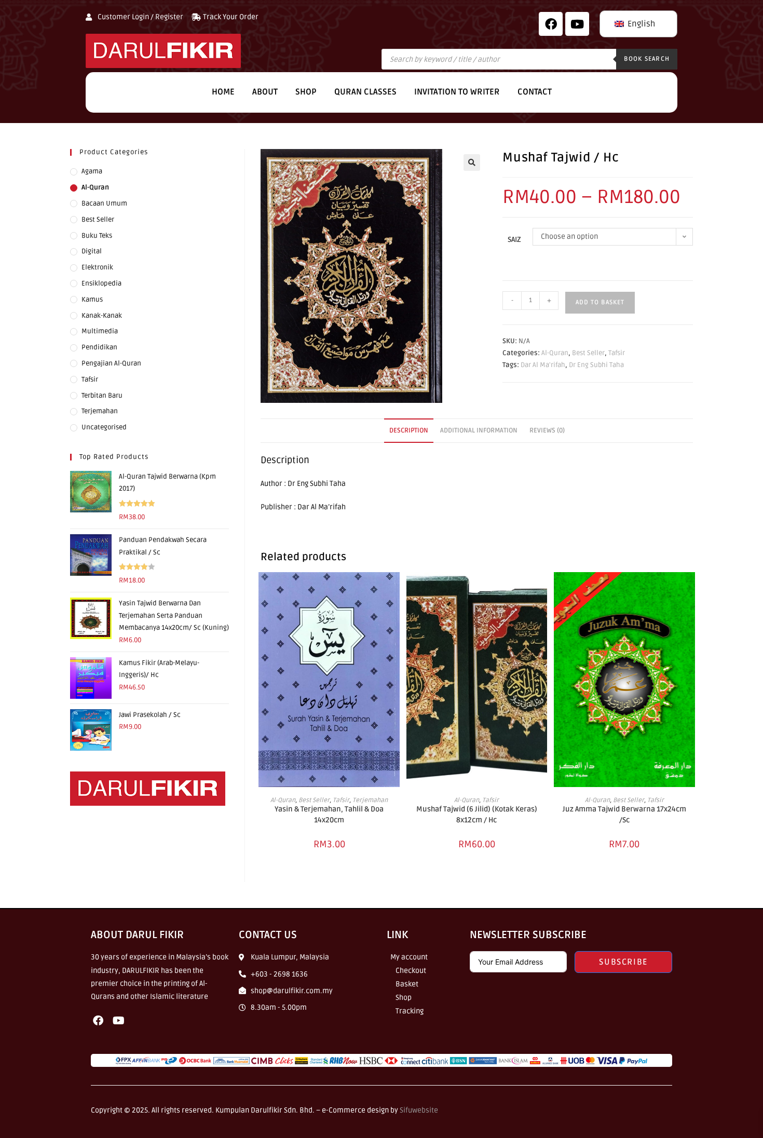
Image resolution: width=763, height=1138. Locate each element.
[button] (472, 162)
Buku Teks (96, 236)
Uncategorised (104, 427)
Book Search (647, 59)
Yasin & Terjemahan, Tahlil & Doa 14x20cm (329, 814)
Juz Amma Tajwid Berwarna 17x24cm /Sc (624, 814)
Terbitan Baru (101, 395)
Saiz (514, 239)
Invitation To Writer (457, 92)
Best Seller (588, 353)
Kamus (92, 299)
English (640, 24)
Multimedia (99, 331)
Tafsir (616, 353)
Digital (91, 251)
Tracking (410, 1011)
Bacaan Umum (104, 203)
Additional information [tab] (478, 430)
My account (409, 957)
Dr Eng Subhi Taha (596, 365)
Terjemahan (370, 800)
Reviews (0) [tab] (547, 430)
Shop (306, 92)
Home (223, 92)
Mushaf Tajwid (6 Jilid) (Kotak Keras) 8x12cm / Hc (476, 814)
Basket (407, 984)
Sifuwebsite (419, 1110)
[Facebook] (551, 24)
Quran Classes (365, 92)
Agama (91, 171)
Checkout (411, 970)
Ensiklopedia (101, 283)
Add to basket (600, 302)
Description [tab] (408, 430)
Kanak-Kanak (101, 315)
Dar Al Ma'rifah (543, 365)
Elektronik (97, 267)
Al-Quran (554, 353)
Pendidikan (99, 347)
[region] (135, 1062)
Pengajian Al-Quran (111, 363)
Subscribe (623, 962)
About (265, 92)
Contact (534, 92)
